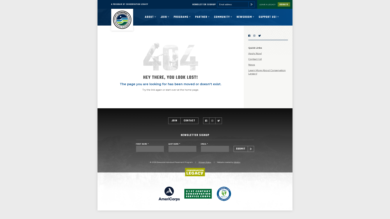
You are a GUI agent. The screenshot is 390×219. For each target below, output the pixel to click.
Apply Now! (255, 53)
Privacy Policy (205, 162)
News (251, 64)
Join (174, 121)
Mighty (237, 162)
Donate (284, 4)
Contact (189, 121)
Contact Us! (255, 59)
